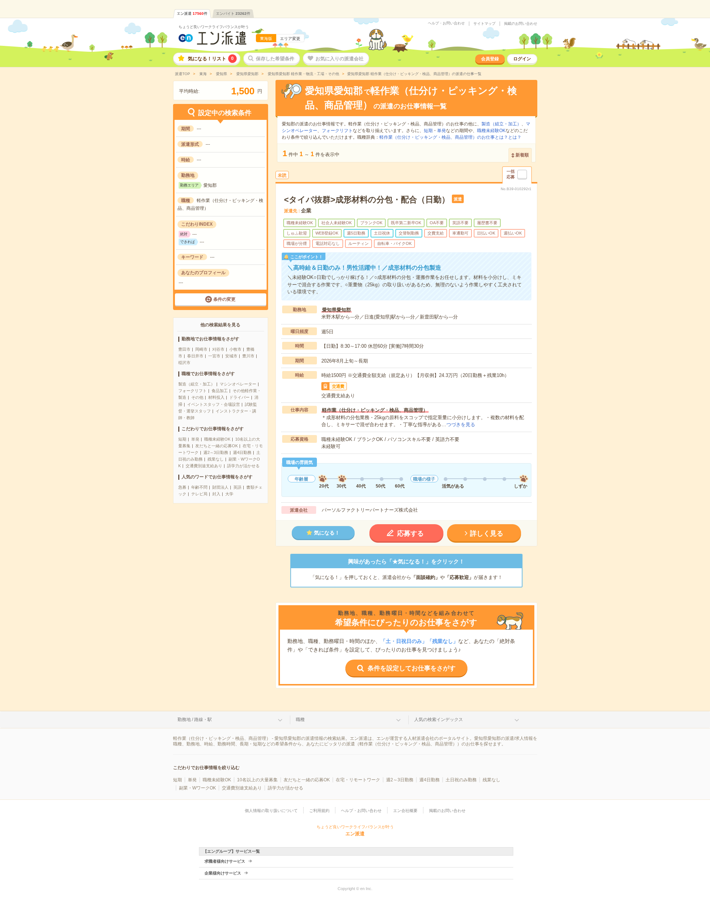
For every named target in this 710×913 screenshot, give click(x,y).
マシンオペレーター (238, 384)
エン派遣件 (192, 13)
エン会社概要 (405, 810)
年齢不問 (199, 487)
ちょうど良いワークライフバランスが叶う (214, 27)
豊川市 (248, 356)
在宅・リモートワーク (358, 779)
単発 (195, 439)
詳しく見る (486, 533)
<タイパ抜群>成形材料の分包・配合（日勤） (367, 199)
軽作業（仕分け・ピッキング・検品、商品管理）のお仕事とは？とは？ (450, 137)
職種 (300, 719)
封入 (216, 494)
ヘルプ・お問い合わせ (446, 23)
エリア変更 (290, 38)
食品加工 (220, 390)
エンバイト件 (233, 13)
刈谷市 (218, 349)
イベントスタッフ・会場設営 (213, 404)
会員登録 (490, 58)
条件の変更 (224, 299)
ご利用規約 (319, 810)
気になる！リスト (211, 58)
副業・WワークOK (197, 788)
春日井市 (195, 356)
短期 (182, 439)
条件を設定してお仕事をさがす (412, 668)
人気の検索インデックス (438, 719)
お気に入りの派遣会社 (339, 58)
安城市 (231, 356)
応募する (410, 533)
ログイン (522, 58)
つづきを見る (460, 424)
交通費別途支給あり (204, 466)
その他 (197, 397)
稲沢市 (184, 362)
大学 (229, 494)
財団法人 (220, 487)
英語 (237, 487)
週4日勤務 (242, 452)
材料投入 (216, 397)
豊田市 (184, 349)
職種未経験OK (217, 439)
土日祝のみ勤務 (461, 779)
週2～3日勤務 (215, 452)
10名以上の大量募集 (257, 779)
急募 (182, 487)
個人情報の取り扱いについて (271, 810)
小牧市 (235, 349)
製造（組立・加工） (196, 384)
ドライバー (239, 397)
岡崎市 (201, 349)
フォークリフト (192, 390)
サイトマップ (484, 24)
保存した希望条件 (275, 58)
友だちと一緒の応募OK (216, 446)
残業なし (215, 459)
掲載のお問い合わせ (520, 24)
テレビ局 (199, 494)
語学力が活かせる (243, 466)
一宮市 (214, 356)
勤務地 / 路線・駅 (195, 719)
